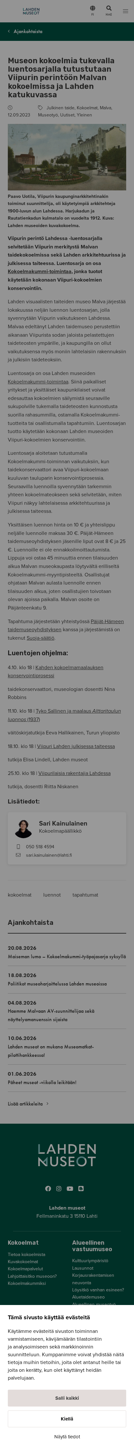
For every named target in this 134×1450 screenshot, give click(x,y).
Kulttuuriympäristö (90, 1260)
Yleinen (84, 115)
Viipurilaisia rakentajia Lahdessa (74, 773)
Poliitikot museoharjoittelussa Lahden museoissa (57, 983)
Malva (105, 108)
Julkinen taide (60, 108)
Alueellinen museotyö (94, 1304)
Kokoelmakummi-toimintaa (40, 271)
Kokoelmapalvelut (25, 1269)
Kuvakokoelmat (23, 1261)
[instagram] (58, 1188)
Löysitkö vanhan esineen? (98, 1290)
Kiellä (67, 1419)
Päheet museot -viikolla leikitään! (42, 1082)
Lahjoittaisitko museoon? (32, 1276)
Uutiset (67, 115)
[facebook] (48, 1188)
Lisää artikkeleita (26, 1103)
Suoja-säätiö (40, 638)
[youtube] (70, 1188)
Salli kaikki (67, 1398)
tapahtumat (85, 895)
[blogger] (81, 1188)
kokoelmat (20, 895)
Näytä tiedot (67, 1437)
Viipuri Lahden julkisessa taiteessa (76, 746)
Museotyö (48, 115)
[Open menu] (125, 11)
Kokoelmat (87, 108)
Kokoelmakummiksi (27, 1283)
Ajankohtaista (27, 31)
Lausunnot (82, 1268)
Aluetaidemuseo (88, 1297)
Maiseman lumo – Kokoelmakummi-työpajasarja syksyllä (67, 956)
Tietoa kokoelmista (26, 1254)
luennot (52, 895)
